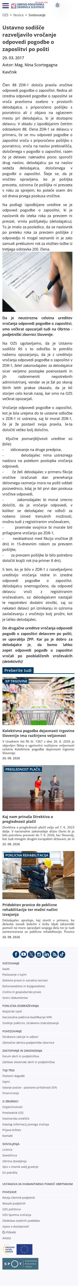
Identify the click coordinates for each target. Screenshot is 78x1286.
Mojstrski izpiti (12, 1011)
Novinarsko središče (15, 1118)
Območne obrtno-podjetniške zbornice (28, 1042)
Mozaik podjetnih (14, 1203)
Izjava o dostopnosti (15, 1226)
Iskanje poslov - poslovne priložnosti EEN (29, 1087)
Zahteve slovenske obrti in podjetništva (28, 1062)
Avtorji (6, 1238)
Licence (7, 1149)
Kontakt (7, 1136)
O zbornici (10, 1101)
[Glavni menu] (4, 6)
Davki (6, 969)
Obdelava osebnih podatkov (21, 1221)
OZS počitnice (11, 1209)
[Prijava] (57, 5)
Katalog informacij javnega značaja (25, 1124)
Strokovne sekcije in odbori (20, 1037)
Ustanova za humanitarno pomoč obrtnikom (37, 1184)
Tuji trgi (8, 1070)
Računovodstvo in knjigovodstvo (23, 986)
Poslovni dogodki (13, 1076)
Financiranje (10, 1093)
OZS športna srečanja (16, 1215)
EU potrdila (9, 1172)
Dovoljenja (10, 1144)
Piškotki (11, 1232)
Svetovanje (37, 15)
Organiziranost (12, 1107)
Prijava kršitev (11, 1130)
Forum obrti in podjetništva (20, 1056)
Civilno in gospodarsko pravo (21, 992)
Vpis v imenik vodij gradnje (20, 1167)
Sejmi (6, 1082)
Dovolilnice (9, 1155)
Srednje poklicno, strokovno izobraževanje (30, 1023)
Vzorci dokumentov (15, 998)
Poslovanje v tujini (14, 974)
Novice (18, 15)
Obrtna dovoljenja (14, 1161)
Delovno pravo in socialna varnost (25, 980)
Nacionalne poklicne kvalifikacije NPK (27, 1017)
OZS (5, 15)
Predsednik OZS (13, 1113)
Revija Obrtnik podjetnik (18, 1197)
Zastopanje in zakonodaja (22, 1051)
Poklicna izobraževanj (19, 1006)
